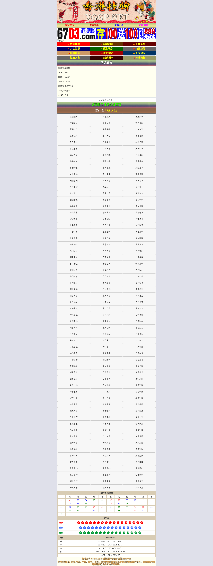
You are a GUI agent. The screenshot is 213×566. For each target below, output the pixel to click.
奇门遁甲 (74, 276)
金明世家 (74, 200)
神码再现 (74, 353)
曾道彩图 (139, 449)
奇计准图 (106, 398)
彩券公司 (106, 193)
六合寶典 (106, 347)
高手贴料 (74, 340)
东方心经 (106, 315)
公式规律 (74, 193)
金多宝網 (106, 206)
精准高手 (106, 353)
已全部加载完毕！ (106, 100)
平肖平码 (106, 129)
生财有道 (106, 308)
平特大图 (139, 366)
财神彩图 (74, 456)
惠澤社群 (74, 129)
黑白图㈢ (74, 468)
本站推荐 (74, 149)
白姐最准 (139, 213)
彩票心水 (106, 225)
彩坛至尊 (139, 168)
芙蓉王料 (74, 283)
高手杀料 (139, 174)
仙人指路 (139, 347)
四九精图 (106, 436)
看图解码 (74, 366)
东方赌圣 (139, 283)
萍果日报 (106, 424)
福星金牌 (74, 257)
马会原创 (74, 232)
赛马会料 (139, 142)
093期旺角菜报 (64, 68)
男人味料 (74, 385)
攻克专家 (106, 283)
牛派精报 (106, 417)
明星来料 (139, 232)
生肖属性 (139, 481)
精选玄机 (106, 155)
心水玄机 (74, 347)
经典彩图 (139, 404)
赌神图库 (139, 411)
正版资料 (139, 117)
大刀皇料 (74, 321)
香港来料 (106, 411)
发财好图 (139, 430)
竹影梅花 (139, 257)
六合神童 (139, 353)
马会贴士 (74, 360)
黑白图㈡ (139, 462)
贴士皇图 (139, 436)
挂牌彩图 (74, 443)
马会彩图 (74, 449)
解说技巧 (74, 481)
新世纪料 (74, 302)
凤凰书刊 (139, 417)
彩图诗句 (106, 123)
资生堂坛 (106, 219)
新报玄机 (106, 449)
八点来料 (74, 334)
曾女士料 (139, 206)
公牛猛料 (106, 302)
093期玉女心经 (64, 77)
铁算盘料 (106, 213)
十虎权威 (106, 168)
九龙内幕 (106, 149)
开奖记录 (74, 488)
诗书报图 (74, 392)
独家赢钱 (139, 360)
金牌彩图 (139, 385)
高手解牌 (106, 117)
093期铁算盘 (63, 95)
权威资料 (74, 123)
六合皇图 (106, 372)
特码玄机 (74, 315)
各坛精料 (139, 181)
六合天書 (139, 302)
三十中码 (106, 379)
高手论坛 (139, 334)
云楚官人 (106, 264)
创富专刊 (74, 372)
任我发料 (139, 155)
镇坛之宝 (74, 155)
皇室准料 (139, 245)
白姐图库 (74, 417)
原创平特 (139, 340)
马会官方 (74, 213)
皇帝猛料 (106, 245)
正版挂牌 (74, 117)
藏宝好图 (139, 456)
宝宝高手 (74, 219)
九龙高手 (139, 219)
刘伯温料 (139, 123)
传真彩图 (106, 443)
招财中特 (74, 289)
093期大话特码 (64, 82)
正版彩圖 (106, 404)
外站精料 (139, 129)
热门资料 (106, 340)
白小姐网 (106, 142)
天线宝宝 (106, 174)
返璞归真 (106, 270)
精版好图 (139, 398)
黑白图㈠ (106, 462)
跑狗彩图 (139, 379)
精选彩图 (74, 404)
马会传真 (139, 372)
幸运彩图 (106, 366)
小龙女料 (139, 308)
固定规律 (106, 475)
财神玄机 (74, 308)
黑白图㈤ (139, 468)
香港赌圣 (74, 168)
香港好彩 (139, 328)
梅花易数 (74, 270)
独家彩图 (74, 411)
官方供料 (139, 200)
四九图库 (106, 392)
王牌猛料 (106, 328)
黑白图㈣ (106, 468)
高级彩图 (74, 430)
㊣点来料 (139, 264)
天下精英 (139, 193)
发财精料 (139, 238)
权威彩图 (106, 385)
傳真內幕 (106, 161)
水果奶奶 (74, 225)
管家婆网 (139, 136)
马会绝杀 (139, 161)
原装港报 (74, 424)
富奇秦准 (74, 264)
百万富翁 (74, 187)
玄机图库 (74, 436)
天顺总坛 (74, 181)
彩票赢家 (74, 206)
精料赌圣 (139, 225)
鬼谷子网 (106, 200)
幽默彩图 (106, 456)
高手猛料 (74, 136)
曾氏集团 (74, 142)
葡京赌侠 (106, 321)
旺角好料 (74, 245)
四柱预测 (139, 315)
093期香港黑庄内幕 (65, 86)
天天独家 (106, 251)
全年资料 (139, 475)
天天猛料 (139, 251)
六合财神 (139, 321)
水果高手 (74, 238)
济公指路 (139, 296)
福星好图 (106, 430)
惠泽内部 (139, 289)
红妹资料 (106, 289)
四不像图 (74, 379)
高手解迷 (74, 161)
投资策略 (106, 481)
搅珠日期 (139, 488)
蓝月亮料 (74, 174)
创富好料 (106, 238)
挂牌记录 (106, 488)
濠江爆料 (106, 360)
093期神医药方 (64, 91)
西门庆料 (74, 251)
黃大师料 (139, 149)
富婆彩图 (74, 462)
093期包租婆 (63, 72)
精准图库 (139, 424)
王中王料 (106, 232)
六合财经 (139, 270)
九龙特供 (139, 276)
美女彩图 (139, 443)
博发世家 (106, 181)
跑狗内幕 (106, 296)
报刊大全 (106, 136)
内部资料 (74, 328)
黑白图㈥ (74, 475)
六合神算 (106, 276)
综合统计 (139, 187)
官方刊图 (74, 398)
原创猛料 (106, 334)
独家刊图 (139, 392)
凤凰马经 (106, 187)
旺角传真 (106, 257)
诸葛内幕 (74, 296)
